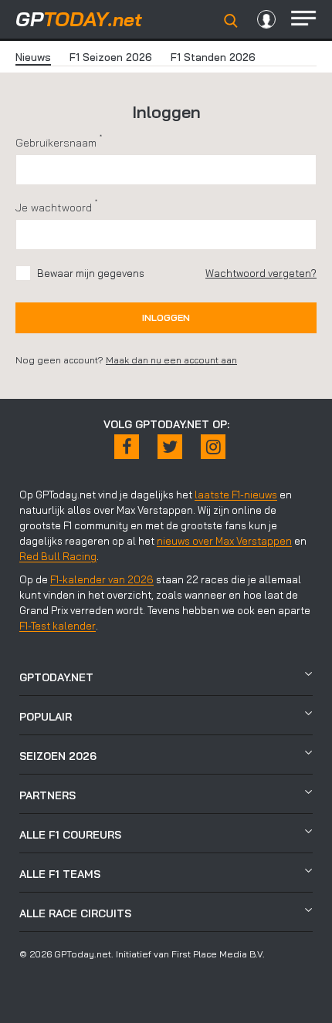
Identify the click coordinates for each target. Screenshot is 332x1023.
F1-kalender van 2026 (102, 579)
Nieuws (33, 57)
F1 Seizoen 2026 (110, 57)
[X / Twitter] (170, 446)
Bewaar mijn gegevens (90, 273)
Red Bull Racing (58, 556)
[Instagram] (213, 446)
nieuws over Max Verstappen (224, 541)
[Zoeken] (231, 21)
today (78, 19)
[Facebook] (126, 446)
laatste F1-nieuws (236, 494)
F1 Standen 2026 (213, 57)
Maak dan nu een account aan (171, 360)
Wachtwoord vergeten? (261, 273)
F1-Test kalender (57, 626)
